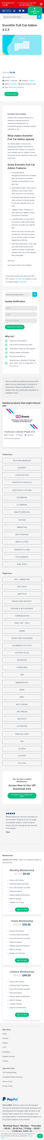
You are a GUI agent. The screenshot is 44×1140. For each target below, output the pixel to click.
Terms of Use (7, 1082)
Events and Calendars (16, 87)
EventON (13, 84)
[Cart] (23, 10)
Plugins (31, 81)
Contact (5, 1061)
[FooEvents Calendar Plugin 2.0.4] (22, 419)
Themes (5, 1038)
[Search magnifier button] (39, 16)
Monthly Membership (22, 870)
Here (34, 84)
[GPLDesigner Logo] (6, 10)
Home (4, 1034)
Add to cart (11, 94)
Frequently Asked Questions (12, 1077)
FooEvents (30, 435)
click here (18, 279)
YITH (4, 1047)
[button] (41, 4)
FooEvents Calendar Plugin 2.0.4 (19, 432)
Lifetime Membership (22, 971)
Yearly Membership (22, 921)
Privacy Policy (7, 1086)
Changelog (6, 1052)
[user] (20, 11)
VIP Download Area (9, 1072)
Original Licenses (8, 1056)
